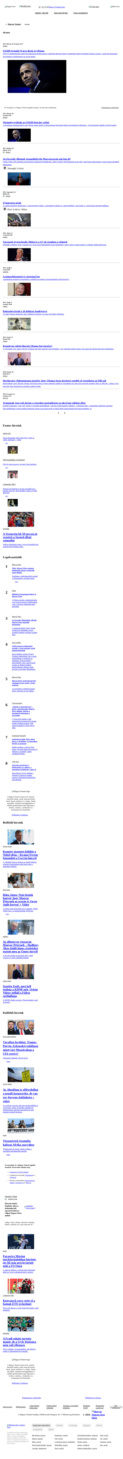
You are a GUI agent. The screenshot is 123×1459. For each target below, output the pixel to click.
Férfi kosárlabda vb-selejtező (14, 460)
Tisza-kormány (17, 703)
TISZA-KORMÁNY (80, 13)
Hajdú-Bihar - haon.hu (61, 1445)
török (4, 1135)
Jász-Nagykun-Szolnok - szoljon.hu (87, 1435)
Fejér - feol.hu (59, 1439)
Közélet (59, 1425)
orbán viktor (7, 981)
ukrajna (5, 398)
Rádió (51, 1429)
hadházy (5, 937)
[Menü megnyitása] (115, 7)
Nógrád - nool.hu (82, 1442)
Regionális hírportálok (41, 1425)
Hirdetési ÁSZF (86, 1407)
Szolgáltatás (37, 1429)
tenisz (5, 1251)
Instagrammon (30, 1180)
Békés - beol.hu (36, 1442)
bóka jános (6, 890)
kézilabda (6, 529)
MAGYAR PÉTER (61, 13)
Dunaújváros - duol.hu (61, 1435)
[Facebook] (12, 1187)
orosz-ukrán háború (9, 1037)
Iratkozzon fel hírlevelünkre (19, 1172)
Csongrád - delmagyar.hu (39, 1448)
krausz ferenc (7, 846)
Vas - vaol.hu (104, 1439)
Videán (12, 1183)
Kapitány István (12, 1199)
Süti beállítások (116, 1407)
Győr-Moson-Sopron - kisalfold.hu (65, 1442)
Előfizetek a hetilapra (20, 815)
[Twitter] (20, 1187)
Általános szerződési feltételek (70, 1407)
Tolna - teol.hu (104, 1435)
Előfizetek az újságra (93, 1398)
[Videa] (25, 1187)
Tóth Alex (15, 762)
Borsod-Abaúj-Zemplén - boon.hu (42, 1445)
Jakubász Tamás (11, 1196)
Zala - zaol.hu (104, 1445)
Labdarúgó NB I (9, 484)
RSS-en (28, 1183)
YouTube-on (19, 1183)
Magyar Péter (16, 565)
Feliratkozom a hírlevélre (110, 108)
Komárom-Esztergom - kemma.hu (87, 1439)
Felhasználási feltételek (51, 1407)
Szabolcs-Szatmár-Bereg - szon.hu (87, 1448)
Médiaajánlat (21, 1407)
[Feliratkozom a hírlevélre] (25, 7)
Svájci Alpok (7, 1084)
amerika (5, 272)
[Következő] (70, 413)
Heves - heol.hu (59, 1448)
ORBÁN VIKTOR (41, 13)
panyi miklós (16, 643)
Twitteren (13, 1177)
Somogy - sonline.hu (83, 1445)
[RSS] (34, 1187)
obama (5, 46)
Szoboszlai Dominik (19, 736)
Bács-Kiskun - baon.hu (38, 1435)
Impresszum (7, 1407)
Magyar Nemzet (14, 24)
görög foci (7, 433)
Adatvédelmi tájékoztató (34, 1407)
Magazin (86, 1425)
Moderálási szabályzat (100, 1407)
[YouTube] (29, 1187)
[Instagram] (16, 1187)
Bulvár (99, 1425)
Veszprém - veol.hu (105, 1442)
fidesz (14, 591)
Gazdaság (73, 1425)
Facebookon (29, 1175)
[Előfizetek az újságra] (93, 7)
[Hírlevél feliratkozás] (7, 1187)
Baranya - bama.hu (37, 1439)
